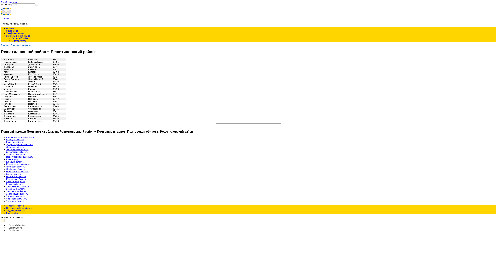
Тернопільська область (17, 186)
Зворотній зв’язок (15, 206)
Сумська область (14, 184)
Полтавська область (16, 176)
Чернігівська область (16, 199)
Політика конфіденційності (19, 208)
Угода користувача (15, 210)
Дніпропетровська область (19, 144)
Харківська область (15, 189)
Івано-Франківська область (19, 157)
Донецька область (15, 147)
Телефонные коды (15, 33)
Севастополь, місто (15, 181)
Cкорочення (12, 31)
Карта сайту (12, 213)
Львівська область (15, 169)
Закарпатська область (17, 152)
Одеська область (14, 174)
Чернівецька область (16, 201)
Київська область (15, 162)
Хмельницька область (17, 194)
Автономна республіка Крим (20, 137)
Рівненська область (16, 179)
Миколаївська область (17, 171)
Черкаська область (15, 196)
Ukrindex (5, 18)
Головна (10, 28)
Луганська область (15, 167)
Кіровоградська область (18, 164)
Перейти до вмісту (10, 2)
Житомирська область (17, 149)
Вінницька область (15, 139)
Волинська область (15, 142)
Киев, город (12, 159)
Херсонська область (16, 191)
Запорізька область (15, 154)
